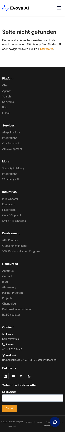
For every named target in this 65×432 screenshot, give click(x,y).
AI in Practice (10, 240)
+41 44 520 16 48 (12, 349)
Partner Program (12, 292)
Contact (7, 276)
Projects (7, 298)
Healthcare (9, 210)
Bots (5, 107)
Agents (6, 91)
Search (6, 96)
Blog (5, 281)
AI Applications (11, 132)
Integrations (9, 138)
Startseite (46, 49)
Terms (39, 422)
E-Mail (6, 113)
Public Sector (10, 199)
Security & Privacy (13, 168)
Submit (9, 408)
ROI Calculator (11, 314)
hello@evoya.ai (11, 338)
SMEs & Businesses (14, 221)
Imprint (29, 422)
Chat (5, 85)
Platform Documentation (17, 309)
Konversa (8, 102)
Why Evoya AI (10, 179)
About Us (8, 271)
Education (8, 204)
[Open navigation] (59, 8)
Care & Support (11, 215)
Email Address (9, 392)
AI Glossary (9, 287)
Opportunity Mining (14, 245)
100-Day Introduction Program (21, 251)
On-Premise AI (11, 143)
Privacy (49, 422)
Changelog (9, 303)
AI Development (12, 149)
